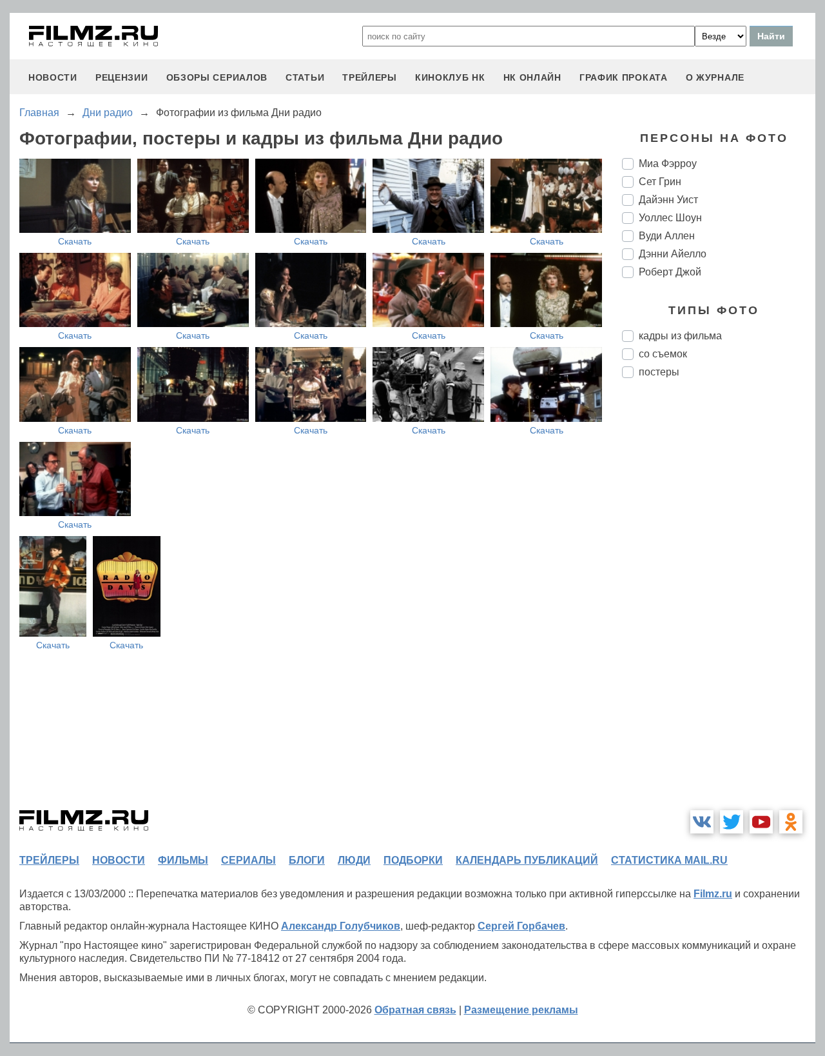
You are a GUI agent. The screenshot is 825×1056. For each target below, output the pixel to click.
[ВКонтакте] (701, 821)
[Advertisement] (718, 603)
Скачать (75, 241)
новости (52, 77)
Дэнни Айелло (672, 253)
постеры (659, 371)
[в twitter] (731, 821)
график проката (623, 77)
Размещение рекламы (521, 1009)
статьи (305, 77)
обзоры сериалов (217, 77)
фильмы (183, 860)
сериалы (248, 860)
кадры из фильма (680, 335)
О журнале (715, 77)
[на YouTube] (761, 821)
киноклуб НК (450, 77)
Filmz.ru (713, 893)
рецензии (121, 77)
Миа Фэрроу (668, 163)
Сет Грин (660, 181)
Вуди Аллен (667, 235)
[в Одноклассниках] (790, 821)
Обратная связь (415, 1009)
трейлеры (369, 77)
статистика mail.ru (669, 860)
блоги (307, 860)
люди (354, 860)
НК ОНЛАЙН (532, 77)
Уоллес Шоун (670, 217)
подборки (413, 860)
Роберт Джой (670, 271)
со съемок (663, 353)
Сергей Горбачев (521, 926)
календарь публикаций (527, 860)
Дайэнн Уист (668, 199)
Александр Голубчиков (340, 926)
